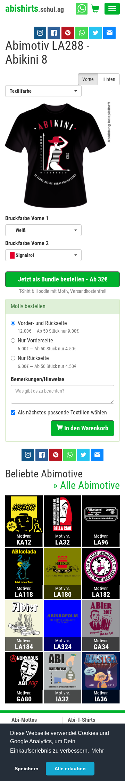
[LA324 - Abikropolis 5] (62, 618)
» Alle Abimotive (86, 485)
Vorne (88, 79)
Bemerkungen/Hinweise (37, 379)
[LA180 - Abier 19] (62, 566)
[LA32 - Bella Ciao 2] (62, 514)
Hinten (108, 79)
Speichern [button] (27, 768)
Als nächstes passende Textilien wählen (62, 412)
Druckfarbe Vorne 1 (27, 218)
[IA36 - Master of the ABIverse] (101, 670)
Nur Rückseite (47, 362)
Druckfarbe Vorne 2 (27, 243)
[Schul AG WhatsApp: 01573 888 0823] (82, 9)
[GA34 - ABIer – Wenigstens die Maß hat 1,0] (101, 618)
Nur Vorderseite (47, 344)
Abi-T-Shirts (81, 720)
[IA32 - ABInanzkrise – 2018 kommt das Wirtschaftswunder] (62, 670)
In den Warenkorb (85, 428)
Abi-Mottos (24, 720)
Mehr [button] (97, 751)
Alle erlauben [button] (70, 768)
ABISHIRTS (34, 8)
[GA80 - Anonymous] (24, 670)
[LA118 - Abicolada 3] (24, 566)
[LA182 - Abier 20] (101, 566)
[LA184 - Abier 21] (24, 618)
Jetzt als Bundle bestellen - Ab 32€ (62, 279)
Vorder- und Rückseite (48, 327)
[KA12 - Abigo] (24, 514)
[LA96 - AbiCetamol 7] (101, 514)
